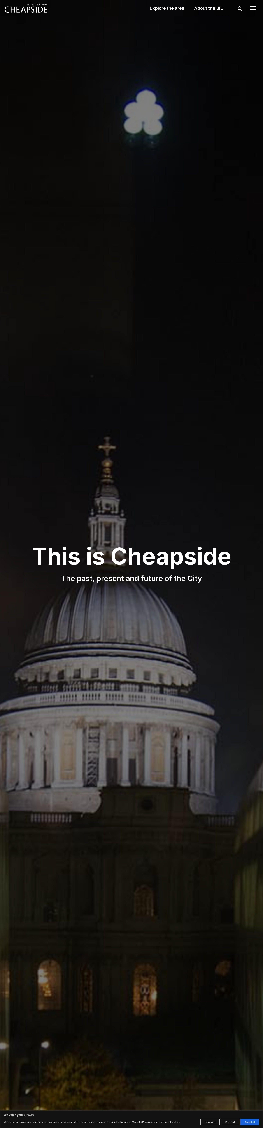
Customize (210, 1122)
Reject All (230, 1122)
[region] (131, 1119)
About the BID (209, 8)
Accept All (250, 1122)
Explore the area (167, 8)
